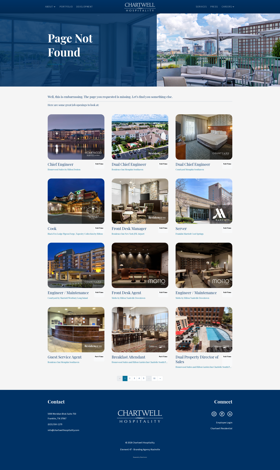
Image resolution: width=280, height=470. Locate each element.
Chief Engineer (61, 165)
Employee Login (224, 422)
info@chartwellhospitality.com (62, 430)
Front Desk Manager (129, 229)
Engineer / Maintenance (68, 293)
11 (154, 378)
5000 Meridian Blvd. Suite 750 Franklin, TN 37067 (62, 416)
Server (181, 229)
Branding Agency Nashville (146, 449)
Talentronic (143, 457)
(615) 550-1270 (55, 424)
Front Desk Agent (126, 293)
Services (201, 6)
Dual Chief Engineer (129, 165)
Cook (52, 229)
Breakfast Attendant (128, 357)
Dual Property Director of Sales (197, 360)
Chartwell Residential (221, 428)
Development (84, 6)
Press (214, 6)
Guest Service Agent (65, 357)
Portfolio (66, 6)
